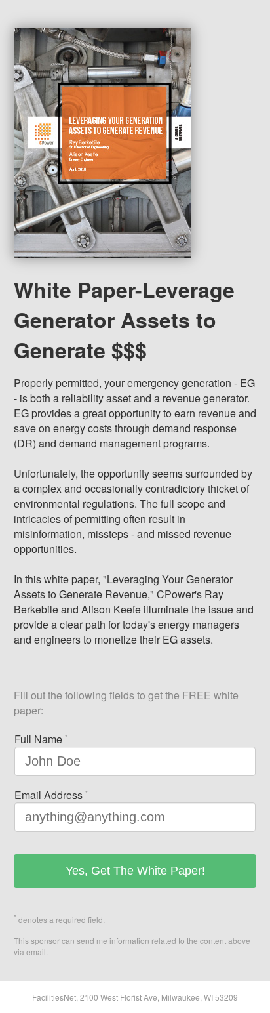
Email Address (51, 794)
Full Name (41, 739)
